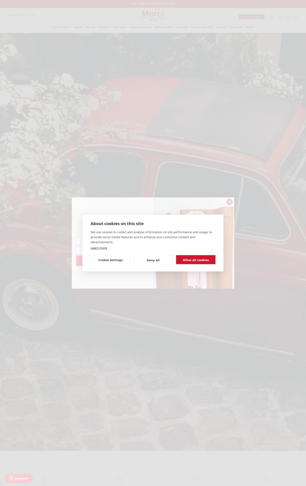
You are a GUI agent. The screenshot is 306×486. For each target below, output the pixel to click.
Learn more (99, 248)
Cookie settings (110, 260)
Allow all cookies (196, 260)
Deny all (153, 260)
